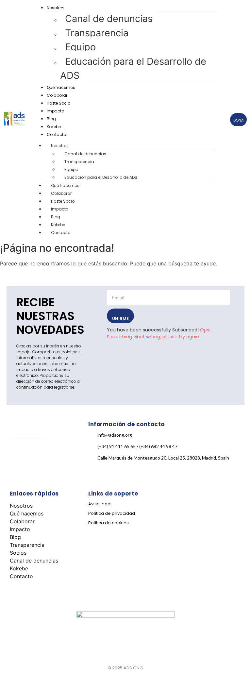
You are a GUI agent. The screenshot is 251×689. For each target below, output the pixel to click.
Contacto (56, 134)
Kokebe (54, 126)
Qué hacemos (61, 87)
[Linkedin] (66, 452)
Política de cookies (108, 523)
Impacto (55, 111)
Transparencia (96, 33)
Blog (51, 119)
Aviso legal (99, 504)
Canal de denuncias (109, 18)
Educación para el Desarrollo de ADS (133, 68)
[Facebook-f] (18, 452)
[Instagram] (42, 452)
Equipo (80, 47)
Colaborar (57, 95)
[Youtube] (18, 474)
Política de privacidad (111, 513)
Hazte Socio (58, 103)
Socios (18, 552)
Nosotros (55, 7)
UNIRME (120, 318)
